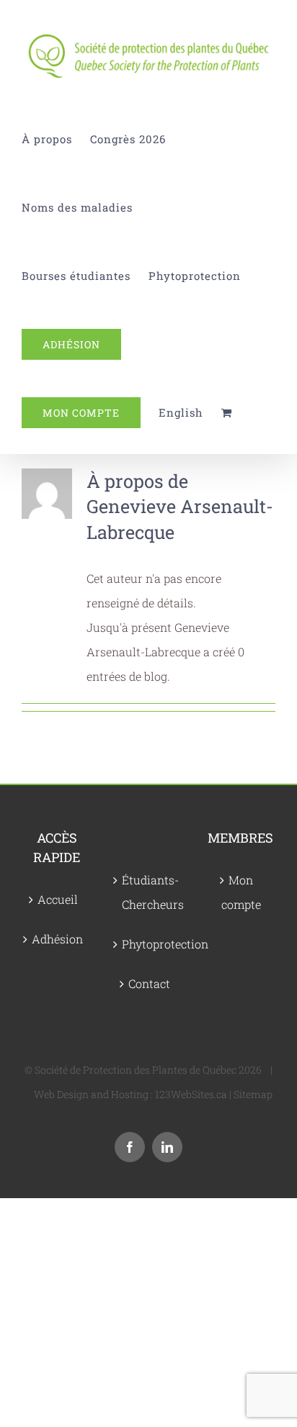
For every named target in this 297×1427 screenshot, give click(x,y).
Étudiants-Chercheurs (149, 892)
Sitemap (253, 1094)
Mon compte (241, 892)
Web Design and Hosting (91, 1094)
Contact (149, 983)
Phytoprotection (149, 943)
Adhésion (57, 938)
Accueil (57, 899)
